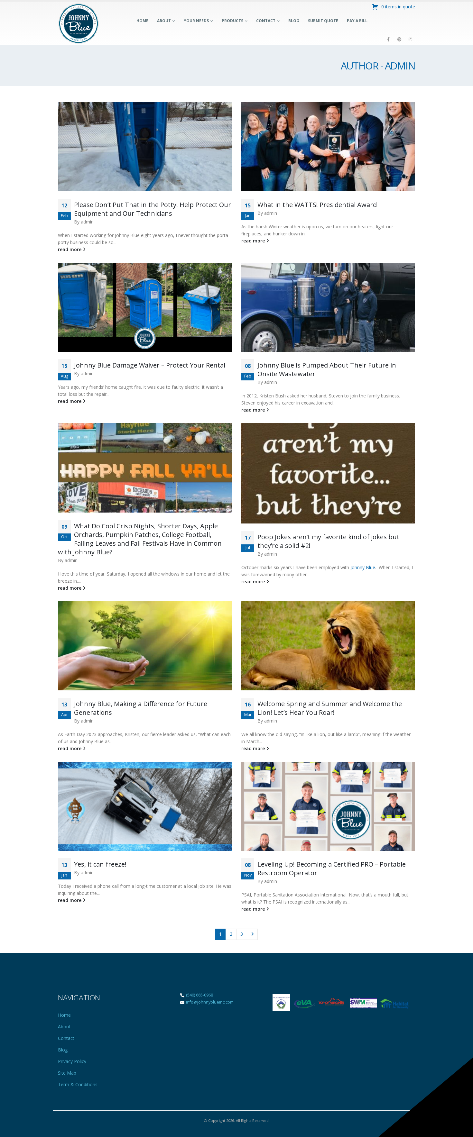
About (164, 20)
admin (87, 222)
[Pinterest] (399, 39)
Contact (265, 20)
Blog (293, 20)
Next (252, 934)
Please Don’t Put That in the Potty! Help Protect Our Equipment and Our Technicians (152, 209)
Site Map (67, 1073)
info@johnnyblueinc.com (209, 1002)
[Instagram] (410, 39)
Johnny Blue (362, 567)
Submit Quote (323, 20)
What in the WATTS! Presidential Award (317, 204)
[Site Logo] (78, 23)
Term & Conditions (77, 1084)
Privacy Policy (72, 1061)
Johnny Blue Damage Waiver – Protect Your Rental (149, 365)
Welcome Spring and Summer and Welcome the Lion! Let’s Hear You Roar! (329, 708)
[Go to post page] (145, 146)
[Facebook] (388, 39)
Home (142, 20)
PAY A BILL (357, 20)
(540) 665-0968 (199, 995)
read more (70, 249)
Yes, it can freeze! (100, 864)
